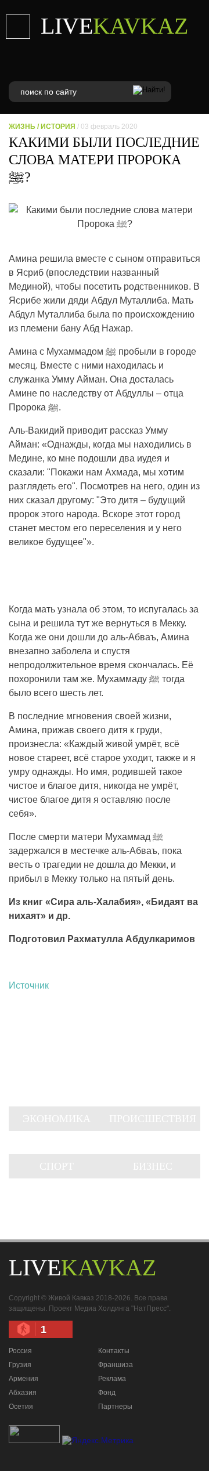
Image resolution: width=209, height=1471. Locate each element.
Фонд (107, 1393)
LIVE (114, 26)
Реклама (112, 1379)
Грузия (20, 1365)
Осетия (21, 1407)
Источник (29, 985)
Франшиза (115, 1365)
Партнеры (115, 1407)
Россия (20, 1351)
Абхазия (23, 1393)
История (58, 126)
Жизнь (22, 126)
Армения (23, 1379)
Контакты (113, 1351)
